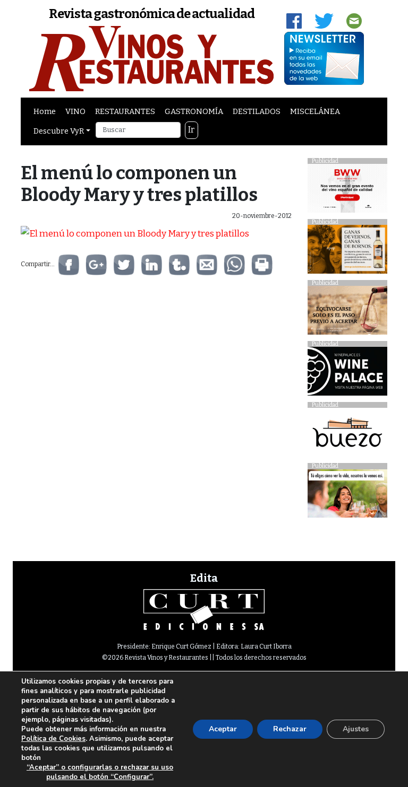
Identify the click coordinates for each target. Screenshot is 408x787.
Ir (191, 130)
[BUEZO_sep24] (347, 435)
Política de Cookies (53, 739)
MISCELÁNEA (315, 111)
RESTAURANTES (125, 111)
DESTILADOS (256, 111)
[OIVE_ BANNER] (347, 496)
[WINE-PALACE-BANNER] (347, 374)
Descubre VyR (58, 131)
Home (44, 111)
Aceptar (223, 729)
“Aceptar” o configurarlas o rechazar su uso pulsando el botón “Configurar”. (100, 772)
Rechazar (290, 729)
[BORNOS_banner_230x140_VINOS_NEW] (347, 252)
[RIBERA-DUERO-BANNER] (347, 313)
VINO (75, 111)
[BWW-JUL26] (347, 191)
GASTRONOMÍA (194, 111)
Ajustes (356, 729)
